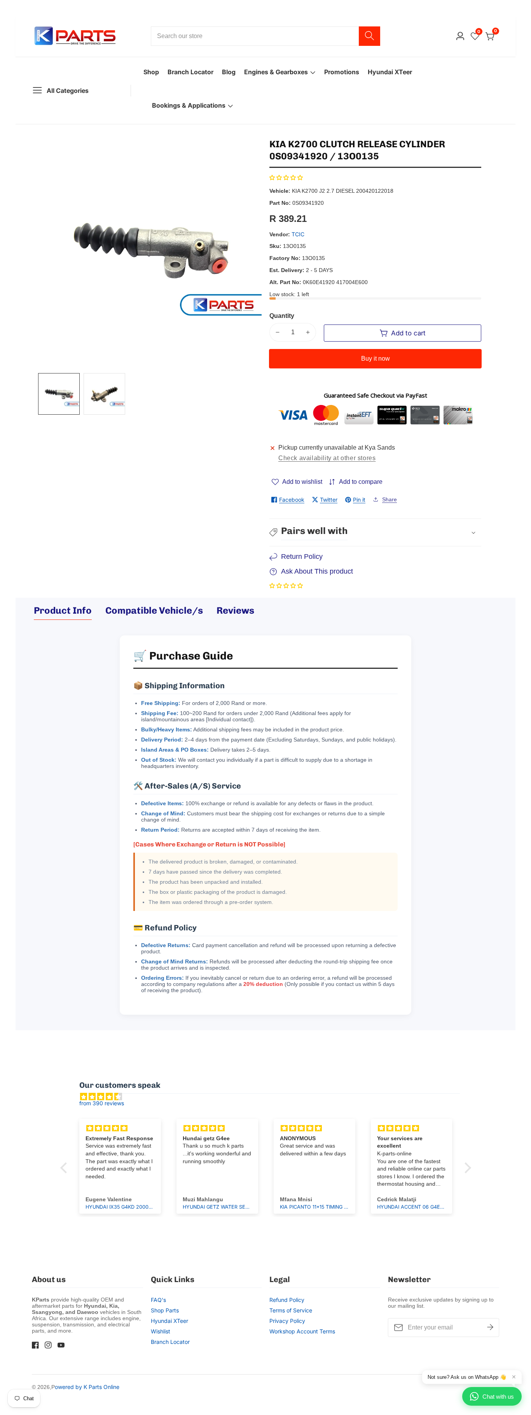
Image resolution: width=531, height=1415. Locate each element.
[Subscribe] (490, 1327)
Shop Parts (165, 1310)
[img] (269, 1097)
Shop (151, 72)
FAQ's (158, 1299)
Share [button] (389, 499)
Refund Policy (286, 1299)
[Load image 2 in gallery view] (104, 394)
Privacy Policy (287, 1320)
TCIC (298, 234)
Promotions (341, 72)
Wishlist (160, 1331)
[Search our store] (369, 36)
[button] (286, 177)
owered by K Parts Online (87, 1387)
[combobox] (266, 36)
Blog (229, 72)
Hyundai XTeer (390, 72)
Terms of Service (290, 1310)
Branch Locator (190, 72)
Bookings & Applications (188, 105)
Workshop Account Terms (302, 1331)
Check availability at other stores (327, 458)
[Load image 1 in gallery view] (59, 394)
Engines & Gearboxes (276, 72)
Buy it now (375, 358)
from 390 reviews (101, 1103)
